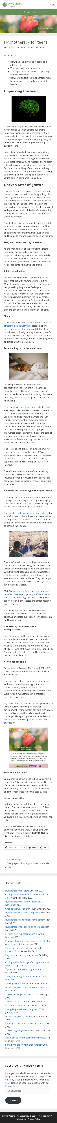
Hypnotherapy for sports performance (24, 926)
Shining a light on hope (16, 983)
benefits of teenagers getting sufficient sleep (26, 594)
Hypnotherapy (14, 859)
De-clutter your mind (15, 1005)
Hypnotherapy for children (18, 1016)
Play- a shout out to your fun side (22, 955)
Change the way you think (18, 908)
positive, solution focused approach (26, 513)
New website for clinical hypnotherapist (25, 1037)
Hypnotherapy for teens (17, 890)
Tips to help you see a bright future (23, 969)
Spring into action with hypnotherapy (24, 1044)
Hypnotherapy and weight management (25, 919)
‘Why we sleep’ (22, 407)
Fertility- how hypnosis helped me (22, 933)
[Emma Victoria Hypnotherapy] (12, 4)
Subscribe (13, 1100)
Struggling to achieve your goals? (22, 1009)
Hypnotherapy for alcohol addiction (23, 901)
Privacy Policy (12, 1086)
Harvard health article (19, 458)
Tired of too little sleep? (17, 1001)
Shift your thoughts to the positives (23, 976)
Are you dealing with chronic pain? (22, 994)
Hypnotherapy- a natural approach (22, 912)
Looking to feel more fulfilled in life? (23, 1023)
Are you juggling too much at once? (22, 1030)
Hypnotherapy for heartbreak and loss (24, 987)
